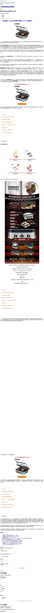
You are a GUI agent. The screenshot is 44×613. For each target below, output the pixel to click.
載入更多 (2, 559)
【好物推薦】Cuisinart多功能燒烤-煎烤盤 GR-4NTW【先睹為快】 (17, 20)
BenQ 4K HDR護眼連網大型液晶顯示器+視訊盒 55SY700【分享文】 (12, 540)
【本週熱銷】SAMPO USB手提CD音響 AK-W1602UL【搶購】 (11, 542)
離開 (5, 611)
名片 (2, 17)
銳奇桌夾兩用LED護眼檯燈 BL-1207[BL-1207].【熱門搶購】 (11, 539)
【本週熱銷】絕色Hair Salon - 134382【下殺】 (9, 537)
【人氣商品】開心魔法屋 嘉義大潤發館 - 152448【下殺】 (10, 544)
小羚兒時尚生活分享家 (7, 6)
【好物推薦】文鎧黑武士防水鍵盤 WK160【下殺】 (9, 535)
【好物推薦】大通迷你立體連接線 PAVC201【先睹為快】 (10, 536)
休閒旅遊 (7, 13)
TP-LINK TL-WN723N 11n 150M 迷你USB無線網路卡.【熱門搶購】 (12, 541)
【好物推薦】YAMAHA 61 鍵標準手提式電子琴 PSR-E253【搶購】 (12, 543)
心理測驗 (7, 556)
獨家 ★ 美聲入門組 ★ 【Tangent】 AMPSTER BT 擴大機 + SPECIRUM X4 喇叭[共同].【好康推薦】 (17, 538)
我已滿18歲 (2, 611)
